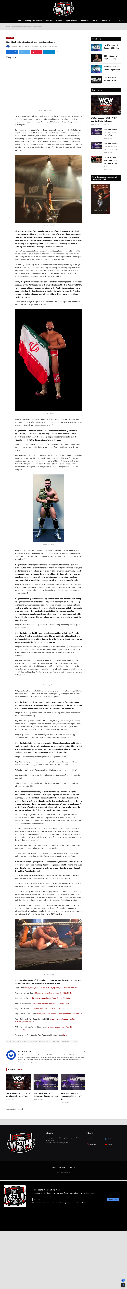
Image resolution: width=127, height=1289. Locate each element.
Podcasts (95, 21)
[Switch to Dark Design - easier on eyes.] (123, 21)
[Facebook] (8, 122)
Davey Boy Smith (44, 1041)
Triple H (74, 1041)
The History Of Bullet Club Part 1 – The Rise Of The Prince (112, 79)
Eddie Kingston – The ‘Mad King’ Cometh (111, 57)
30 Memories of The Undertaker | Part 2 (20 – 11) (46, 1094)
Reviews (59, 21)
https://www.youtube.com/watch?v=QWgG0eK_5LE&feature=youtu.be (50, 987)
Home (19, 21)
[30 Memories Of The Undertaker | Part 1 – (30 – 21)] (73, 1082)
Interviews (85, 21)
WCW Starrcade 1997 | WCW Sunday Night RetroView (18, 1094)
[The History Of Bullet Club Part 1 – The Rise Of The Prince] (96, 79)
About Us (71, 1167)
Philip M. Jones (16, 46)
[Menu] (4, 20)
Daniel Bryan (32, 1041)
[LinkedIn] (8, 132)
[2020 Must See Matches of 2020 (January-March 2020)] (96, 159)
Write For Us (106, 21)
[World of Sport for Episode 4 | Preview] (96, 69)
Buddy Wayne (21, 1041)
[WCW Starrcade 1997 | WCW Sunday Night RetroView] (18, 1082)
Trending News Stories (32, 21)
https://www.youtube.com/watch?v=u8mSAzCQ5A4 (51, 998)
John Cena (56, 1041)
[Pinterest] (8, 137)
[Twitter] (8, 127)
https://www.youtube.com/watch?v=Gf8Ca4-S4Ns (53, 993)
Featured (10, 37)
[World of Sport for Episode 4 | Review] (96, 47)
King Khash (65, 1041)
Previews (49, 21)
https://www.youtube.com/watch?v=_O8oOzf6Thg (48, 1008)
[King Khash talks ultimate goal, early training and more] (45, 82)
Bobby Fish (11, 1041)
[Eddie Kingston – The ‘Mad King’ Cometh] (96, 58)
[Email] (8, 142)
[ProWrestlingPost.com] (63, 9)
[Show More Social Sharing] (57, 52)
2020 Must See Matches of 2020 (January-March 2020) (110, 161)
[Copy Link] (8, 147)
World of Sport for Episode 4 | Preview (112, 68)
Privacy (62, 1167)
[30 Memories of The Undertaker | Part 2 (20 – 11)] (46, 1082)
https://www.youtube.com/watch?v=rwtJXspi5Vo (50, 1003)
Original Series (70, 21)
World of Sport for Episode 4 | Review (111, 46)
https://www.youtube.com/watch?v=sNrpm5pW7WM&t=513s (59, 1013)
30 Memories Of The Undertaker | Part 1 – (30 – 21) (72, 1096)
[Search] (120, 20)
